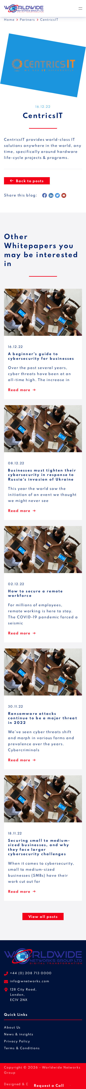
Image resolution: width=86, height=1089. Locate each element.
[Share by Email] (63, 195)
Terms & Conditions (22, 1048)
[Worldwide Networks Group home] (23, 8)
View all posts (43, 917)
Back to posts (30, 181)
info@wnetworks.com (29, 981)
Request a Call (49, 1086)
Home (9, 20)
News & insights (18, 1034)
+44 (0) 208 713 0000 (31, 973)
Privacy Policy (17, 1041)
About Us (12, 1027)
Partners (27, 20)
